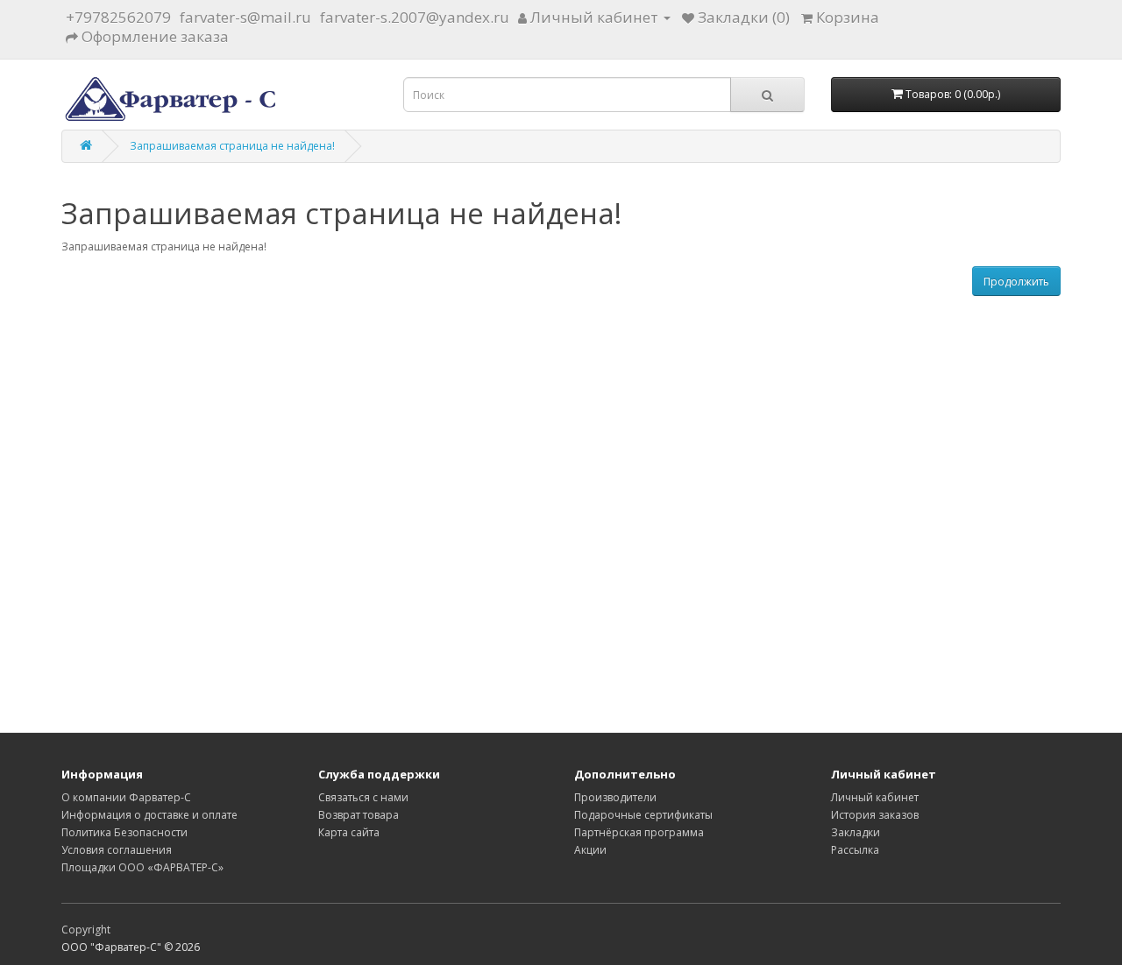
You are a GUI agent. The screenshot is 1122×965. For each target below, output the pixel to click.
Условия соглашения (116, 849)
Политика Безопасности (124, 832)
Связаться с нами (363, 797)
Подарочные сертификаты (643, 814)
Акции (590, 849)
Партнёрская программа (639, 832)
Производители (615, 797)
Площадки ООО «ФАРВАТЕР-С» (142, 867)
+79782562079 (118, 17)
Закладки (855, 832)
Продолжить (1016, 281)
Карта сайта (349, 832)
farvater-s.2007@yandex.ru (414, 17)
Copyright (85, 929)
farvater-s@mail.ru (245, 17)
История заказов (875, 814)
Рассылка (855, 849)
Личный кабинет (875, 797)
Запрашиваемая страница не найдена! (232, 145)
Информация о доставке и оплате (149, 814)
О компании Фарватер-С (126, 797)
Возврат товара (358, 814)
